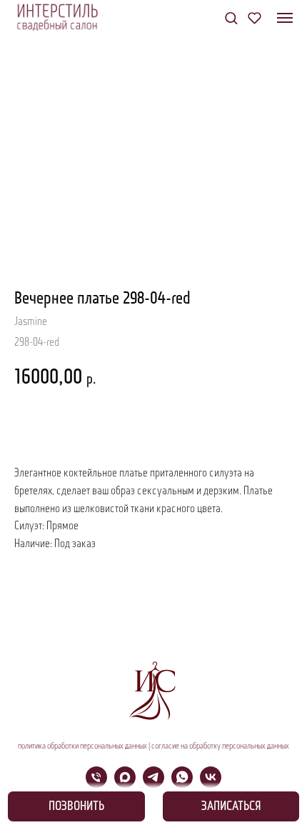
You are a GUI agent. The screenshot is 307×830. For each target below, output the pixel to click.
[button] (231, 17)
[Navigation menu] (285, 18)
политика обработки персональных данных (82, 746)
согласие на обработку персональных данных (220, 746)
